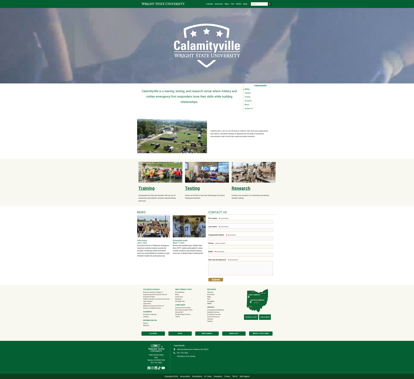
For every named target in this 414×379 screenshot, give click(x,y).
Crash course (142, 240)
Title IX (177, 317)
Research (248, 101)
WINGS (238, 4)
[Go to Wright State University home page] (163, 4)
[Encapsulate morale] (189, 226)
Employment (207, 333)
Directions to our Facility (186, 356)
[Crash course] (153, 226)
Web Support (244, 376)
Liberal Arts (147, 303)
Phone (216, 243)
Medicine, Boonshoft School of (153, 306)
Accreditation (179, 292)
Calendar (209, 4)
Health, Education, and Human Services (156, 299)
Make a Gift (234, 333)
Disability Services (213, 312)
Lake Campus (147, 301)
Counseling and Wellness (215, 310)
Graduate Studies (149, 297)
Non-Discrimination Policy (183, 310)
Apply (245, 4)
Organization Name (222, 235)
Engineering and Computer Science (155, 294)
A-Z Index (153, 333)
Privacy (227, 376)
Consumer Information (183, 308)
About (247, 105)
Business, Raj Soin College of (153, 292)
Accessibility (185, 376)
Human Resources (213, 317)
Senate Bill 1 (179, 312)
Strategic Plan (180, 301)
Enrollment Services (214, 314)
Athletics (149, 325)
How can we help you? (223, 260)
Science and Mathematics (152, 308)
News (177, 294)
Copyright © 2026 (171, 376)
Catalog (145, 317)
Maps (227, 4)
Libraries (210, 319)
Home (247, 89)
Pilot (232, 4)
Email (216, 252)
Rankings (178, 299)
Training (247, 93)
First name (218, 218)
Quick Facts (179, 297)
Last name (218, 227)
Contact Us (249, 108)
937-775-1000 (156, 363)
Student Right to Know (182, 314)
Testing (247, 97)
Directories (219, 4)
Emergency (218, 376)
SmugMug (213, 301)
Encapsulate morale (180, 240)
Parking (209, 321)
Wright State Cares (261, 333)
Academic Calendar (150, 314)
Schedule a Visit (251, 317)
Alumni (148, 323)
